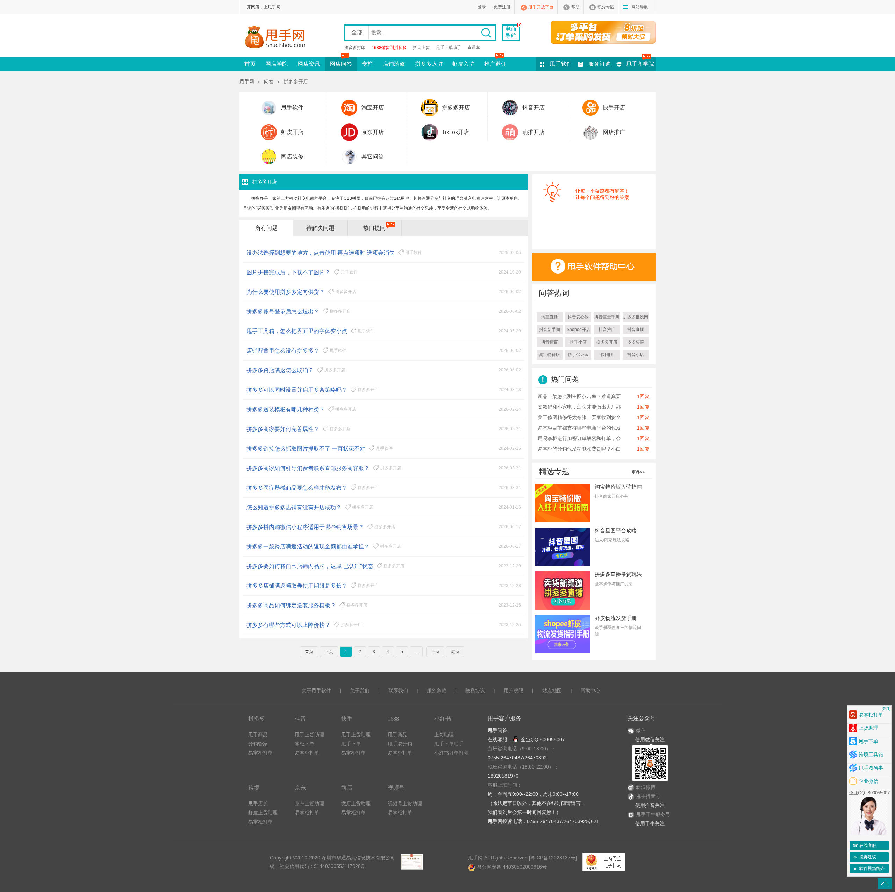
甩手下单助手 (448, 47)
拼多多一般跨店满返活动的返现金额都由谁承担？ (308, 547)
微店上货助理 (356, 803)
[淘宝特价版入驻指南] (562, 502)
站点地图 (552, 690)
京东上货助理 (309, 803)
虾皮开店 (292, 132)
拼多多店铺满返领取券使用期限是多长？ (296, 586)
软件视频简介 (869, 868)
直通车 (473, 47)
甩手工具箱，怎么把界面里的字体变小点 (296, 331)
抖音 (300, 718)
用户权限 (513, 690)
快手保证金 (578, 354)
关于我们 (360, 690)
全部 (357, 32)
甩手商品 (258, 734)
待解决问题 (320, 228)
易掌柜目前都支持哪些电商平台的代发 (579, 428)
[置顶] (885, 883)
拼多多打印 (354, 47)
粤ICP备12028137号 (552, 858)
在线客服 (864, 845)
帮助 (575, 7)
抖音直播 (635, 329)
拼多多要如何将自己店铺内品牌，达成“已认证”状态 (309, 566)
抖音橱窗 (549, 342)
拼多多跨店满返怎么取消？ (280, 370)
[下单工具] (599, 32)
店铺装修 (394, 64)
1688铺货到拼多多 (389, 47)
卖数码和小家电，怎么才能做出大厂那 (579, 407)
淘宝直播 (549, 316)
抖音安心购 (578, 316)
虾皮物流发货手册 (616, 618)
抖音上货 (421, 47)
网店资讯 (309, 64)
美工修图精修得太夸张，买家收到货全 (579, 417)
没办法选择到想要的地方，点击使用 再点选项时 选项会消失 (320, 253)
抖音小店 (635, 354)
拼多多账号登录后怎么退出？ (282, 311)
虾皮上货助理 (263, 812)
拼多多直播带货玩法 (618, 574)
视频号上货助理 (405, 803)
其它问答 (372, 157)
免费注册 (502, 7)
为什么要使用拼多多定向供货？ (285, 292)
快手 (346, 718)
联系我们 (398, 690)
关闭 (886, 708)
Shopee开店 (578, 329)
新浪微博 (646, 787)
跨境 (253, 787)
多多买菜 (635, 342)
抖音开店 (533, 108)
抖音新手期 (549, 329)
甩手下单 (351, 743)
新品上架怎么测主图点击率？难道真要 (579, 396)
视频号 (396, 787)
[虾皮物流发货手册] (562, 633)
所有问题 (266, 228)
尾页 (455, 651)
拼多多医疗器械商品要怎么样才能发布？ (296, 488)
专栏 (367, 64)
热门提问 (374, 228)
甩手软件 (561, 64)
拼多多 (256, 718)
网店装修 (292, 157)
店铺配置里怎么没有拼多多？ (282, 351)
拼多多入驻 (429, 64)
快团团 (607, 354)
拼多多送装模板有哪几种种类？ (285, 409)
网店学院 (276, 64)
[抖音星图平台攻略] (562, 546)
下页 (435, 651)
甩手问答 (497, 730)
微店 (346, 787)
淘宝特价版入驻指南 (618, 487)
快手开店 (614, 108)
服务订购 (599, 64)
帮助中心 (590, 690)
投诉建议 (864, 857)
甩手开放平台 (540, 7)
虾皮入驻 (463, 64)
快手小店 (578, 342)
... (416, 651)
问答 (269, 81)
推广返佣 (495, 64)
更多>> (638, 472)
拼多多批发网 (635, 316)
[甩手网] (277, 37)
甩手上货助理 (309, 734)
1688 (393, 718)
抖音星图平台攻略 (616, 530)
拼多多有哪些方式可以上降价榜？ (288, 625)
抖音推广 (607, 329)
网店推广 (614, 132)
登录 (482, 7)
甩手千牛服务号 (653, 814)
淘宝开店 (372, 108)
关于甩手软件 (316, 690)
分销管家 (258, 743)
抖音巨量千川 (607, 316)
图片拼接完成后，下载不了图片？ (288, 272)
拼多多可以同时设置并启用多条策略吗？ (296, 390)
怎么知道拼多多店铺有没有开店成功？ (294, 507)
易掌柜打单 (260, 753)
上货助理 (444, 734)
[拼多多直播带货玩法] (562, 590)
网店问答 (341, 64)
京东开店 (372, 132)
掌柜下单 (304, 743)
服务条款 (436, 690)
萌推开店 (533, 132)
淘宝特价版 (549, 354)
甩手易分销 (400, 743)
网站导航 (639, 7)
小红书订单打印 (451, 753)
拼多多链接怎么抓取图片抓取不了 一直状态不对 (305, 449)
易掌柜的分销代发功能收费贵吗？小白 (579, 449)
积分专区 (605, 7)
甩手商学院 (640, 64)
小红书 (442, 718)
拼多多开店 (456, 108)
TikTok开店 (455, 132)
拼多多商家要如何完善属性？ (282, 429)
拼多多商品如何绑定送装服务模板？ (291, 605)
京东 (300, 787)
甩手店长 (258, 803)
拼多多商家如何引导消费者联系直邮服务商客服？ (308, 468)
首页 (250, 64)
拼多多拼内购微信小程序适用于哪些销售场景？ (305, 527)
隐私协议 (475, 690)
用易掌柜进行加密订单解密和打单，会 (579, 438)
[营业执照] (411, 862)
